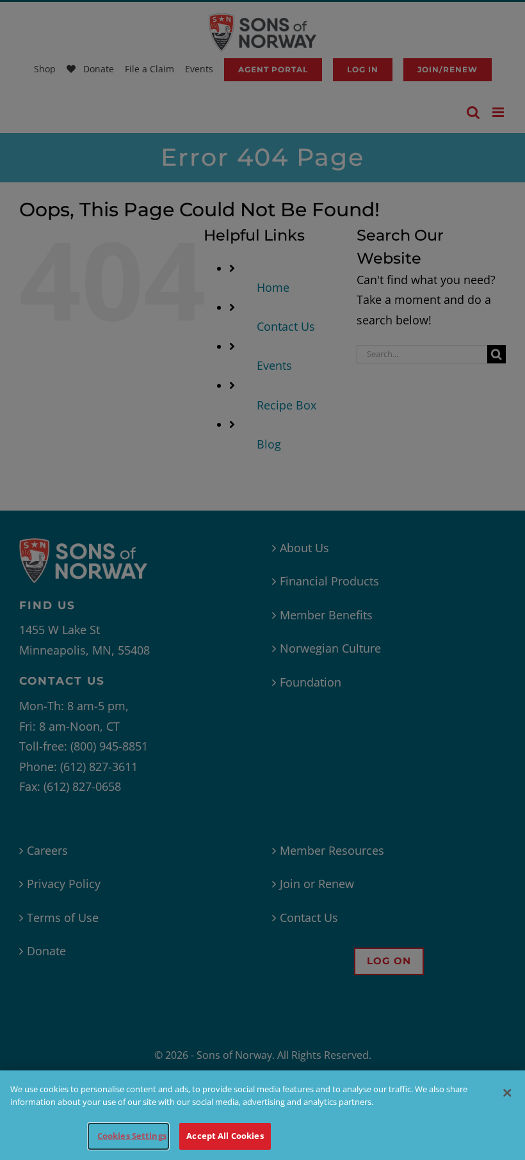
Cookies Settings (131, 1135)
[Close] (507, 1093)
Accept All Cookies (224, 1135)
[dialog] (262, 1115)
